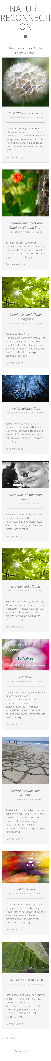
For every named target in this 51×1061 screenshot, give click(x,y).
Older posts (9, 1038)
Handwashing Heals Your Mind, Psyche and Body (25, 225)
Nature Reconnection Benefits (25, 792)
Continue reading (15, 157)
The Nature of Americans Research (25, 496)
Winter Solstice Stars (25, 408)
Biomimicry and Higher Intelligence (25, 316)
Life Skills (25, 677)
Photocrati (31, 1051)
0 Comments (38, 118)
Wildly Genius (25, 889)
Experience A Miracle (25, 586)
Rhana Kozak (27, 118)
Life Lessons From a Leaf (25, 980)
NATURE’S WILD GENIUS (25, 113)
